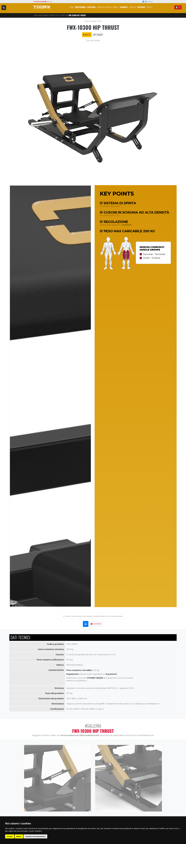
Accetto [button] (10, 836)
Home (71, 7)
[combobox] (178, 7)
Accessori (91, 7)
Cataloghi (141, 7)
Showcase (132, 7)
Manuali (115, 7)
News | (150, 1)
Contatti (149, 7)
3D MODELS (124, 7)
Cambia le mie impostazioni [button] (35, 836)
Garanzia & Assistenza (104, 7)
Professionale (80, 7)
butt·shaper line (93, 21)
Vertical (49, 1)
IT (179, 7)
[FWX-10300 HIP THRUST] (93, 113)
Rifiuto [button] (18, 836)
